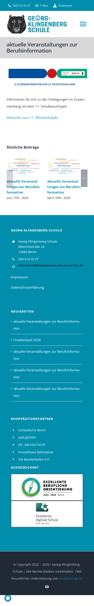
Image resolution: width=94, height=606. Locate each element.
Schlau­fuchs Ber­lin (32, 430)
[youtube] (47, 587)
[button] (10, 178)
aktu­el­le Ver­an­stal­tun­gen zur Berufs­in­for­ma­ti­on (17, 166)
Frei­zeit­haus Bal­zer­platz (36, 452)
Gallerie (30, 166)
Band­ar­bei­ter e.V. (37, 459)
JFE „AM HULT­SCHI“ (32, 445)
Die (21, 459)
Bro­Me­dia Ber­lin (71, 578)
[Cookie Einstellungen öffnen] (7, 600)
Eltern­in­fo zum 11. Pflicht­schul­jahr (32, 117)
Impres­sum (19, 277)
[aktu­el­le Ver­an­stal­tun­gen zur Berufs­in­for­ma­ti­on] (24, 166)
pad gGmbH (27, 437)
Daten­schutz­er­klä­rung (27, 287)
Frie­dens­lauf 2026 (27, 340)
